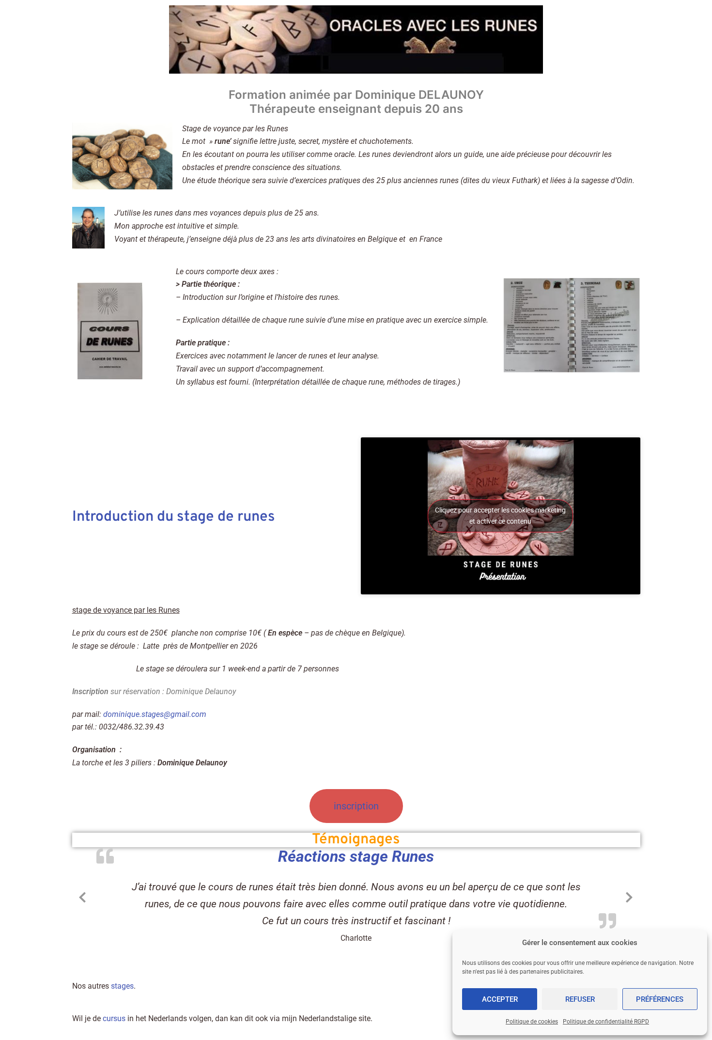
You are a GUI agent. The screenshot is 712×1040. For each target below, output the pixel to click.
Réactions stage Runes (356, 856)
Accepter (500, 999)
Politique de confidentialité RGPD (606, 1021)
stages (122, 986)
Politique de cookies (532, 1021)
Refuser (580, 999)
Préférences (659, 999)
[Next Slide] (629, 895)
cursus (114, 1018)
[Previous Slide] (83, 895)
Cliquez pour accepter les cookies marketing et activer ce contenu (500, 515)
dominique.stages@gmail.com (154, 714)
